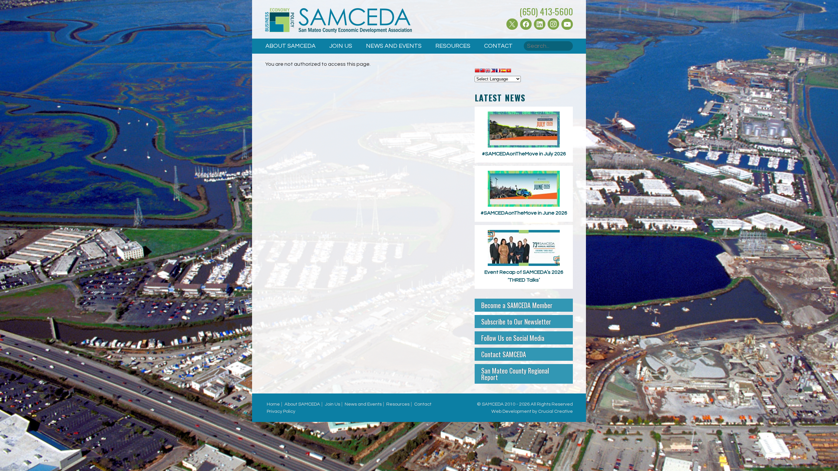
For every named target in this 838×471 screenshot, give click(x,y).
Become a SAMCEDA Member (517, 305)
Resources (452, 46)
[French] (498, 71)
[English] (487, 71)
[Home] (338, 21)
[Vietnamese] (508, 71)
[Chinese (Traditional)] (482, 71)
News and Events (394, 46)
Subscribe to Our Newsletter (516, 321)
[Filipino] (493, 71)
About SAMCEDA (290, 46)
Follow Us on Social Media (512, 338)
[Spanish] (503, 71)
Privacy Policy (281, 411)
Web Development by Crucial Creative (532, 411)
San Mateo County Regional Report (515, 374)
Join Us (340, 46)
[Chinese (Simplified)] (477, 71)
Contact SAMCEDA (503, 354)
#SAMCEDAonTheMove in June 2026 (524, 213)
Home (273, 404)
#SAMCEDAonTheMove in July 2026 (524, 153)
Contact (498, 46)
